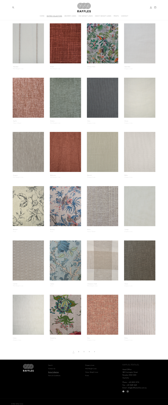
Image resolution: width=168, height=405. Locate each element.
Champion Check (92, 283)
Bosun (89, 229)
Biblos (126, 175)
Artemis (52, 121)
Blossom (15, 229)
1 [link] (73, 351)
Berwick (89, 175)
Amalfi (52, 66)
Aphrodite (127, 66)
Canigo (126, 229)
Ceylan (52, 283)
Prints (87, 375)
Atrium (126, 121)
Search (50, 365)
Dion (88, 338)
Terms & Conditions (54, 375)
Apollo (15, 121)
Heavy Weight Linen (91, 372)
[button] (13, 7)
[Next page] (94, 352)
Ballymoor (53, 175)
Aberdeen (15, 66)
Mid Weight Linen (91, 368)
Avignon (15, 175)
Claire (126, 283)
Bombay (52, 229)
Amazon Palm (91, 66)
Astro (88, 121)
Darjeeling (53, 338)
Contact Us (51, 368)
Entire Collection (53, 372)
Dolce (126, 338)
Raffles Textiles (19, 404)
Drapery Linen (89, 365)
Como (14, 338)
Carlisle (15, 283)
